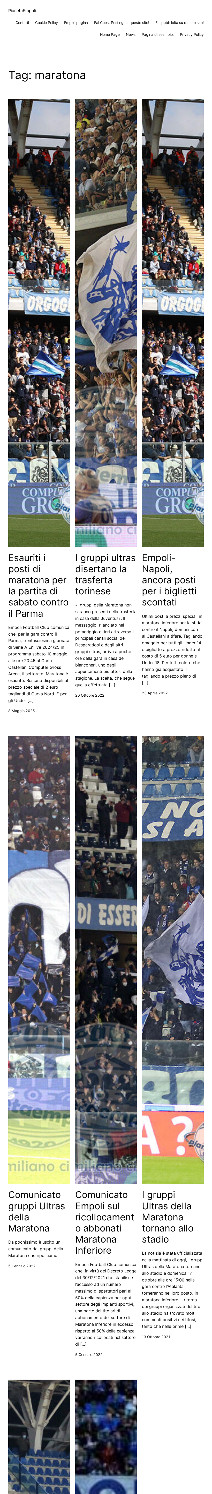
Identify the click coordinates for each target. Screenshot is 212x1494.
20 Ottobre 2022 (89, 695)
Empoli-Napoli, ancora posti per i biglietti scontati (169, 580)
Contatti (22, 22)
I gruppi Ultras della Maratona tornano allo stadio (167, 1217)
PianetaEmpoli (22, 10)
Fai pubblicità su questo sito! (179, 22)
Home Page (110, 34)
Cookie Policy (46, 22)
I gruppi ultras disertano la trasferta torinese (105, 574)
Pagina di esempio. (158, 34)
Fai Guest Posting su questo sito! (121, 22)
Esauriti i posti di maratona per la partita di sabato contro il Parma (38, 585)
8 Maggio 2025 (21, 710)
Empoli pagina (76, 22)
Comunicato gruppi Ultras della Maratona (36, 1211)
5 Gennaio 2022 (22, 1266)
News (130, 34)
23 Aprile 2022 (155, 693)
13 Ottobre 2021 (156, 1337)
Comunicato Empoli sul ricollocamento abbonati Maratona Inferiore (104, 1222)
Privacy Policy (192, 34)
